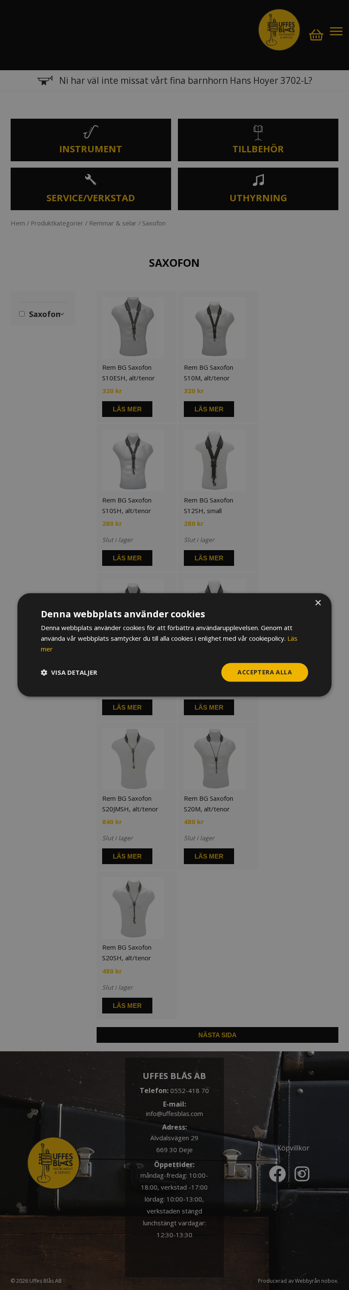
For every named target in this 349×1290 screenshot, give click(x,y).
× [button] (318, 603)
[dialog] (174, 644)
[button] (69, 672)
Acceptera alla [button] (264, 672)
